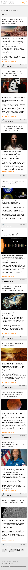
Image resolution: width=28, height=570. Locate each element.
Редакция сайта (5, 566)
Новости (8, 10)
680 (11, 549)
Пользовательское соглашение (18, 566)
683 (22, 549)
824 (10, 551)
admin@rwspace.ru (8, 563)
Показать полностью (9, 61)
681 (15, 549)
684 (4, 551)
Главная (3, 10)
